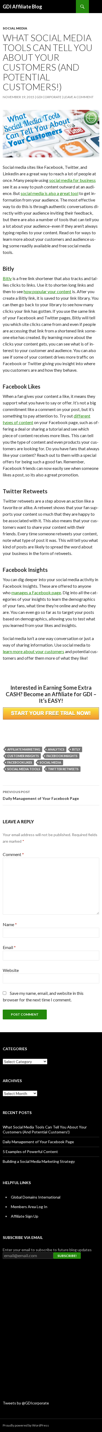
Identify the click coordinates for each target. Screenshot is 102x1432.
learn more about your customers (33, 651)
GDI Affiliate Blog (22, 7)
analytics (56, 749)
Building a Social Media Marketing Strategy (39, 1161)
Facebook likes (19, 762)
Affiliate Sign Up (24, 1216)
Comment (13, 854)
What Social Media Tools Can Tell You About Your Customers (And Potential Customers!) (45, 1129)
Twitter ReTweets (63, 769)
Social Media (15, 28)
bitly (76, 749)
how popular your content (47, 291)
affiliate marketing (23, 749)
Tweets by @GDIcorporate (26, 1403)
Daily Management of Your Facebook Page (41, 795)
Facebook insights (62, 756)
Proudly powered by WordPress (26, 1425)
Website (11, 970)
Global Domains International (35, 1197)
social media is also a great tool (49, 193)
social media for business (72, 180)
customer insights (23, 756)
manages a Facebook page (36, 592)
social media (50, 762)
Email (9, 947)
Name (10, 924)
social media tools (23, 769)
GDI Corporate (48, 97)
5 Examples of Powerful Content (30, 1151)
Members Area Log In (29, 1206)
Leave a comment (79, 97)
